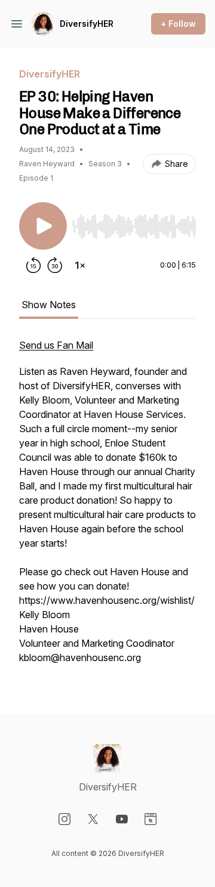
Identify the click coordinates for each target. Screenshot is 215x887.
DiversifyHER (86, 23)
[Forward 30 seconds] (55, 265)
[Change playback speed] (80, 265)
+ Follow (178, 23)
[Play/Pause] (43, 226)
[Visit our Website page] (150, 819)
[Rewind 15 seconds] (33, 265)
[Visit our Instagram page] (64, 819)
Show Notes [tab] (49, 305)
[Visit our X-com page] (93, 819)
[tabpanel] (107, 507)
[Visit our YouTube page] (122, 819)
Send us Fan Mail (56, 345)
